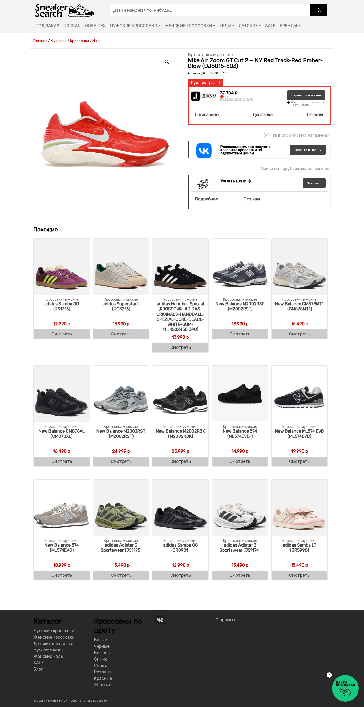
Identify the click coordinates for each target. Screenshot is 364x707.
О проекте (226, 619)
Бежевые (103, 652)
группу (307, 150)
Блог (38, 669)
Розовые (103, 671)
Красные (103, 678)
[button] (167, 62)
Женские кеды (48, 656)
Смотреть (61, 334)
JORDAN (72, 25)
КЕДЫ (225, 25)
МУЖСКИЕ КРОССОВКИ (133, 25)
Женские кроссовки (54, 637)
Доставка (263, 114)
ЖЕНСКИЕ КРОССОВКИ (188, 25)
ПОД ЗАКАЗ (47, 25)
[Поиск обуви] (318, 10)
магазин (306, 95)
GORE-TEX (95, 25)
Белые (100, 639)
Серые (100, 665)
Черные (102, 646)
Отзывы (315, 114)
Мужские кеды (48, 650)
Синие (100, 659)
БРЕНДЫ (288, 25)
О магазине (207, 114)
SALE (270, 25)
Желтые (102, 684)
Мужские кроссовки (53, 630)
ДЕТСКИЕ (248, 25)
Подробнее (206, 199)
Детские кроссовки (53, 643)
